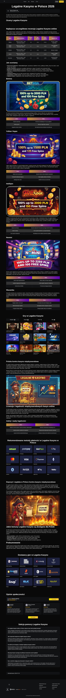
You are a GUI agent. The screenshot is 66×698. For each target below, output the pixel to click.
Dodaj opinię (54, 599)
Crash (39, 319)
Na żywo (25, 319)
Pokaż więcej (33, 617)
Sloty (53, 319)
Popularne (12, 319)
